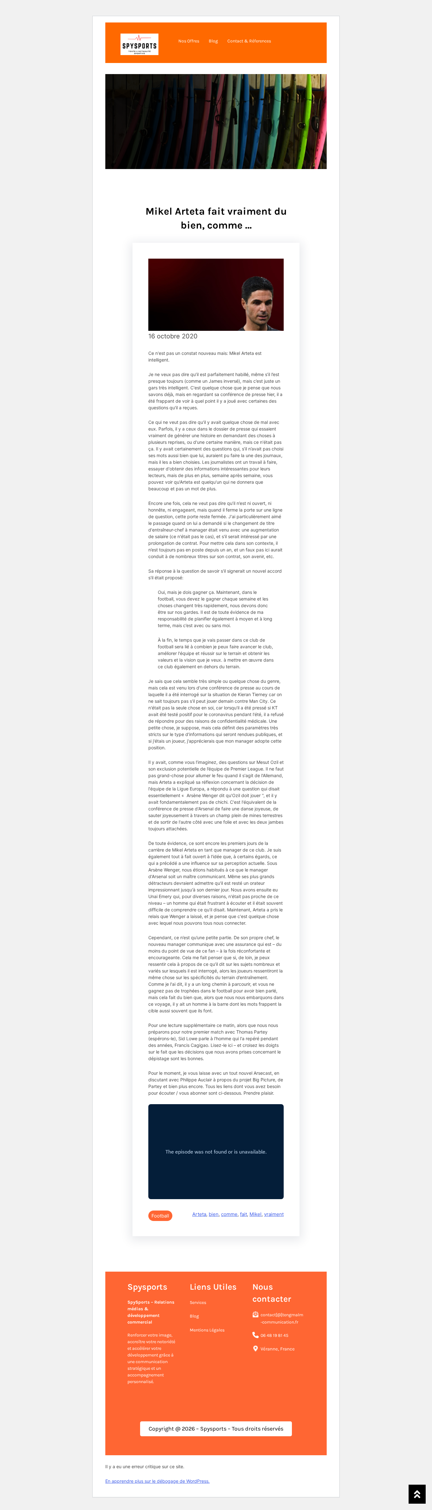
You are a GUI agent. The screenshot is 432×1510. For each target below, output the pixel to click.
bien (214, 1214)
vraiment (274, 1214)
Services (198, 1302)
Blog (194, 1316)
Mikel (256, 1214)
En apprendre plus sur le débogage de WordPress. (157, 1481)
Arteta (199, 1214)
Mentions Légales (207, 1330)
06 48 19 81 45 (274, 1335)
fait (243, 1214)
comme (229, 1214)
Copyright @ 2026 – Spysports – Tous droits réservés (216, 1428)
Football (160, 1216)
